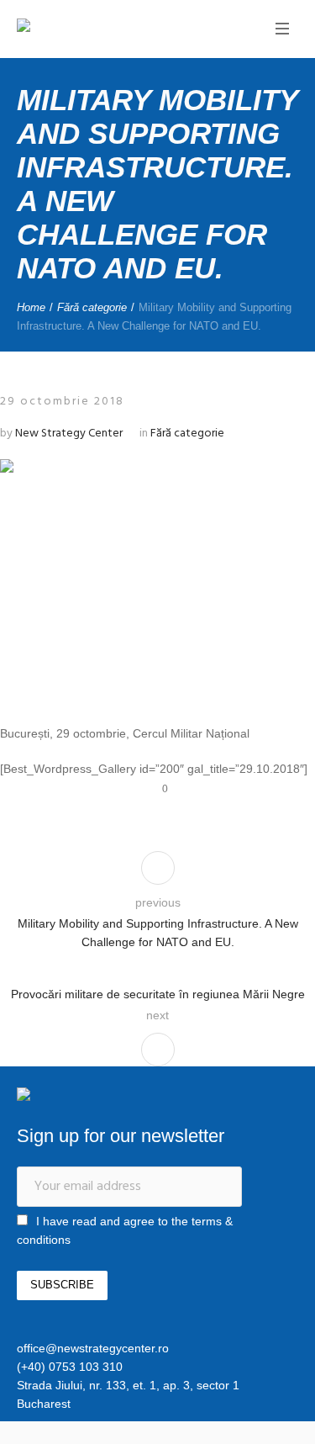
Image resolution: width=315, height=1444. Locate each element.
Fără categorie (92, 307)
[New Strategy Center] (80, 27)
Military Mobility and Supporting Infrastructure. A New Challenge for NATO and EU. (158, 933)
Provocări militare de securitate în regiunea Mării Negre (158, 994)
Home (31, 307)
